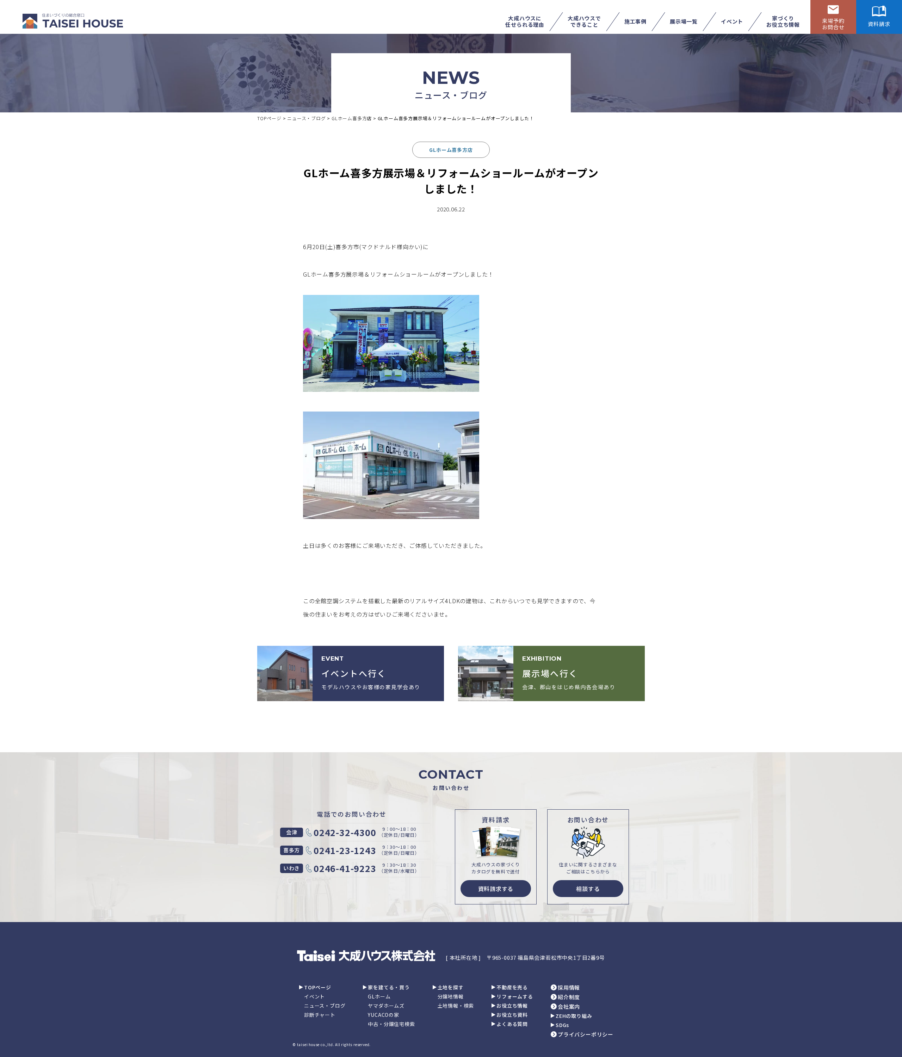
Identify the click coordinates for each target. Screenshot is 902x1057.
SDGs (562, 1025)
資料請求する (496, 888)
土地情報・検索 (456, 1005)
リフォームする (514, 996)
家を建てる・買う (388, 987)
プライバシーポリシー (585, 1034)
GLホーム (379, 996)
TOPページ (317, 987)
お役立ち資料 (512, 1015)
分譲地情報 (451, 996)
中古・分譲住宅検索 (391, 1024)
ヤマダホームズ (386, 1005)
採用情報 (569, 987)
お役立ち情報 (512, 1005)
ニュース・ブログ (324, 1005)
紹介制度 (569, 997)
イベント (314, 996)
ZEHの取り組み (574, 1016)
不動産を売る (512, 987)
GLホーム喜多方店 (450, 149)
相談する (588, 888)
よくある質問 (512, 1024)
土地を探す (451, 987)
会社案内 (569, 1006)
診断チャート (319, 1015)
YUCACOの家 (383, 1015)
